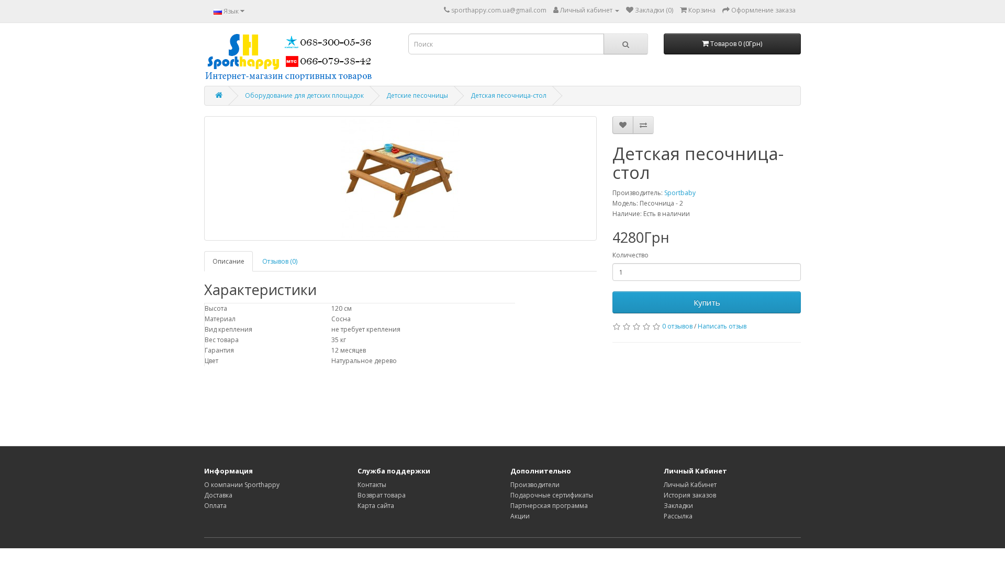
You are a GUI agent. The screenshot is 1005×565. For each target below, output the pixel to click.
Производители (535, 484)
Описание (228, 261)
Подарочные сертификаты (551, 495)
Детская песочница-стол (508, 95)
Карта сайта (376, 505)
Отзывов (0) (279, 261)
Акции (520, 516)
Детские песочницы (417, 95)
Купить (707, 302)
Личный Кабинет (690, 484)
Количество (630, 255)
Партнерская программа (549, 505)
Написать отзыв (722, 326)
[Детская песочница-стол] (400, 178)
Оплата (215, 505)
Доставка (218, 495)
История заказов (690, 495)
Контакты (372, 484)
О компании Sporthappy (242, 484)
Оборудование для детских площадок (304, 95)
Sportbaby (680, 192)
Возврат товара (382, 495)
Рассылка (678, 516)
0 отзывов (677, 326)
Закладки (678, 505)
